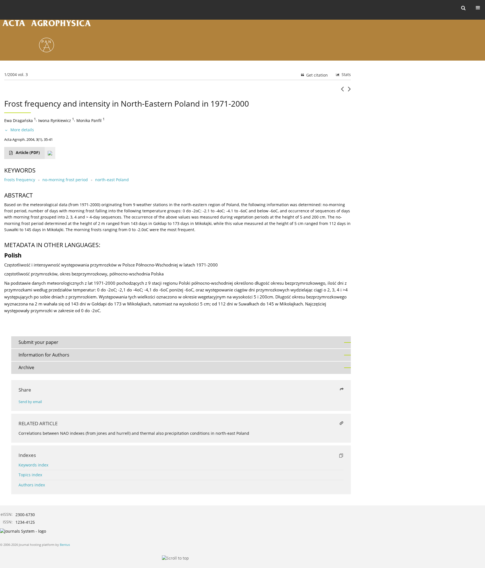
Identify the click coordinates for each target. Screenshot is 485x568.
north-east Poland (112, 179)
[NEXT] (349, 91)
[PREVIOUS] (342, 91)
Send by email (30, 401)
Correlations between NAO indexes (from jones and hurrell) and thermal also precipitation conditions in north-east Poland (134, 433)
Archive (26, 367)
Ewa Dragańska (18, 120)
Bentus (65, 544)
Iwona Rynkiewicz (54, 120)
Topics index (30, 474)
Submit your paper (38, 342)
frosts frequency (19, 179)
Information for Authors (44, 355)
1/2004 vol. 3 (16, 74)
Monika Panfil (89, 120)
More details (22, 129)
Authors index (32, 484)
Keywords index (33, 465)
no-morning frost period (65, 179)
